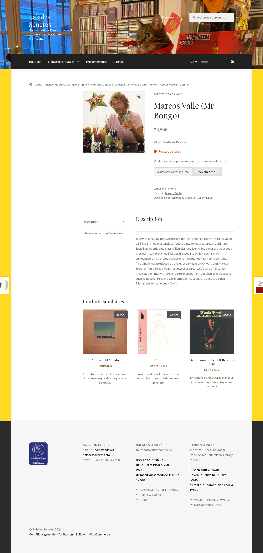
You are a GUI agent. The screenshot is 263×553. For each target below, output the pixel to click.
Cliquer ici (114, 374)
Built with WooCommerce (92, 534)
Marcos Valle (173, 193)
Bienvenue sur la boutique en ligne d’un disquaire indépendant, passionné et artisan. (95, 84)
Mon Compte (170, 17)
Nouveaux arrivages (61, 61)
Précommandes (96, 61)
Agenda (118, 61)
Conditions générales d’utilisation (51, 534)
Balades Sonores (40, 20)
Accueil (38, 84)
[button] (139, 97)
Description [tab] (90, 221)
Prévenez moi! (207, 172)
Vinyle (153, 84)
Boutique (35, 61)
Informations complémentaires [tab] (103, 233)
